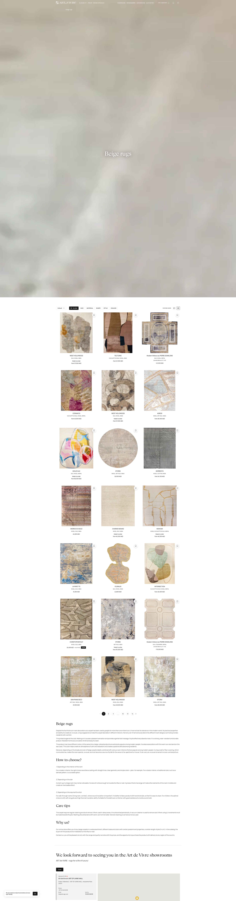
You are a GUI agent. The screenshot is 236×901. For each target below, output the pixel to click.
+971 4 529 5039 (162, 3)
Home (58, 9)
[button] (61, 308)
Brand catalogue (98, 3)
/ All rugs (62, 9)
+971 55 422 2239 (63, 890)
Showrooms (121, 3)
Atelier (90, 3)
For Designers (131, 3)
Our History (150, 3)
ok (35, 894)
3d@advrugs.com (63, 894)
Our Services (141, 3)
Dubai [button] (59, 869)
